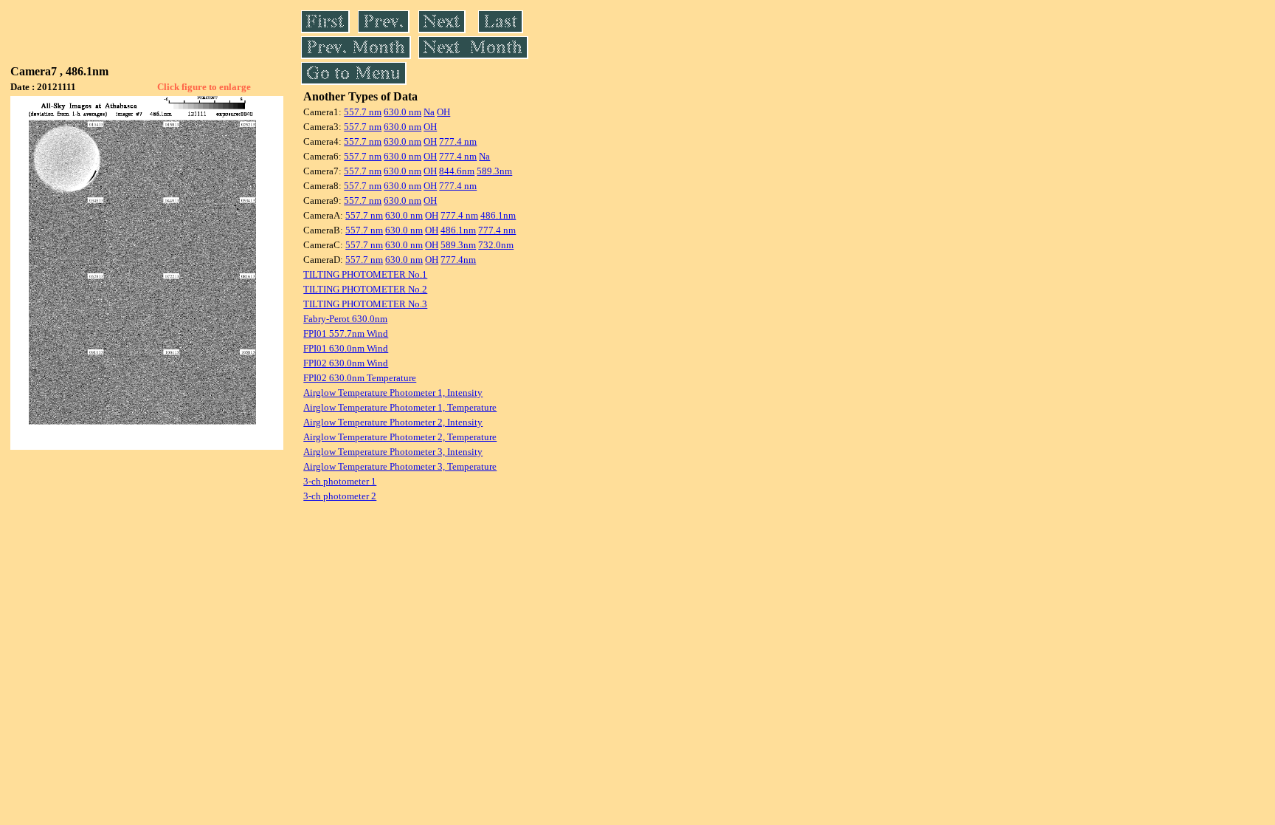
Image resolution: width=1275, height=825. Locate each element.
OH (443, 111)
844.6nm (456, 171)
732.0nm (496, 244)
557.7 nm (362, 111)
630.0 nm (402, 111)
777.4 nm (458, 141)
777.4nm (458, 259)
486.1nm (498, 215)
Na (429, 111)
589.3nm (494, 171)
